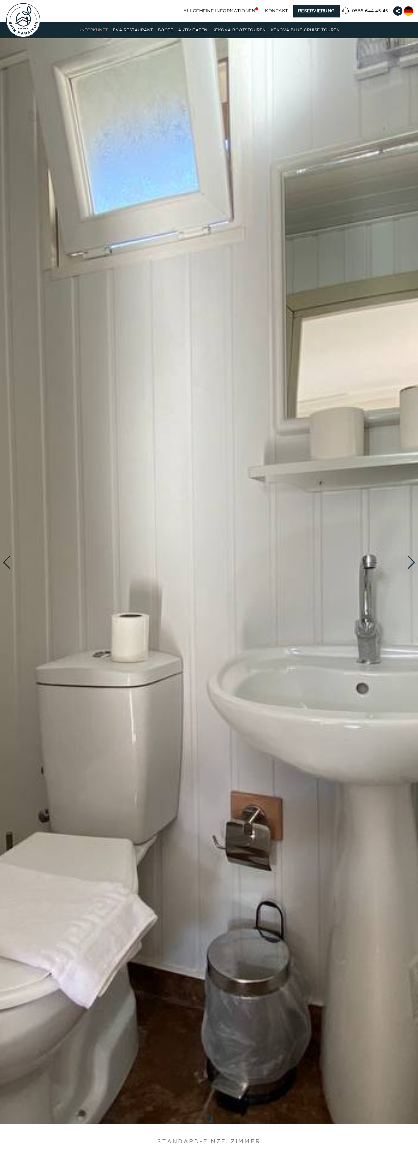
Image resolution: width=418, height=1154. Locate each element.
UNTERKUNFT (93, 30)
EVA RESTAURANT (133, 30)
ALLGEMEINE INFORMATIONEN (219, 11)
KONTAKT (276, 11)
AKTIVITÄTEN (192, 30)
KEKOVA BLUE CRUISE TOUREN (305, 30)
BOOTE (166, 30)
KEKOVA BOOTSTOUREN (239, 30)
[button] (209, 1118)
